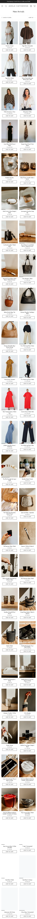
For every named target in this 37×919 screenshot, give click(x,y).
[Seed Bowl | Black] (9, 866)
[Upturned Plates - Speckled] (27, 499)
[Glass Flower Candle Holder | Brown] (27, 164)
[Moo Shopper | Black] (27, 265)
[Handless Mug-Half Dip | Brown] (9, 599)
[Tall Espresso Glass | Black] (9, 533)
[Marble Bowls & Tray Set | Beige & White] (27, 666)
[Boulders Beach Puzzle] (27, 466)
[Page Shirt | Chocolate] (27, 32)
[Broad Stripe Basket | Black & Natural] (27, 599)
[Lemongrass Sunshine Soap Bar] (27, 198)
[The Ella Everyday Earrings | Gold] (9, 466)
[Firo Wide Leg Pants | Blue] (27, 432)
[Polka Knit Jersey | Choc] (9, 98)
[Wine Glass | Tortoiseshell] (27, 899)
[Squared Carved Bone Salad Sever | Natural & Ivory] (9, 265)
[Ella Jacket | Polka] (27, 98)
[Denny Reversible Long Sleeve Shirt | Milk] (27, 65)
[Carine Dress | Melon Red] (27, 398)
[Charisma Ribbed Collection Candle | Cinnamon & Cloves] (9, 799)
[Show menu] (2, 6)
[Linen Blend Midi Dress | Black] (9, 131)
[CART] (34, 6)
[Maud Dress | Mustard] (9, 366)
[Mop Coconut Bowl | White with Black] (9, 833)
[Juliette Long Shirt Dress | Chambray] (9, 432)
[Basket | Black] (9, 632)
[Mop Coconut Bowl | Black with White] (27, 799)
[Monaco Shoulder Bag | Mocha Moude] (9, 332)
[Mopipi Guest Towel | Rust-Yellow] (27, 131)
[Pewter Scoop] (9, 732)
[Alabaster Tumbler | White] (9, 700)
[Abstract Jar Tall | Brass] (9, 899)
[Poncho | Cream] (9, 32)
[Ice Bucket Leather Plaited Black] (9, 231)
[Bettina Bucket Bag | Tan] (9, 299)
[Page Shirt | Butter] (9, 65)
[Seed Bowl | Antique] (27, 866)
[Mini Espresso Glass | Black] (27, 565)
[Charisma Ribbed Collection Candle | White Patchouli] (27, 765)
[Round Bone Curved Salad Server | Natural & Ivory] (27, 231)
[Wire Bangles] (27, 700)
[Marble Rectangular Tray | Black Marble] (27, 632)
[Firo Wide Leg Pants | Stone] (27, 332)
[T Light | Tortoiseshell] (27, 833)
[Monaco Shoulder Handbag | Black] (27, 299)
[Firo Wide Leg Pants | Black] (27, 366)
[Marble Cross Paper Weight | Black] (27, 732)
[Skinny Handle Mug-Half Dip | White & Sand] (9, 565)
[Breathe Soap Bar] (9, 164)
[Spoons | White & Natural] (27, 533)
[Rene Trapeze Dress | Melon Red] (9, 398)
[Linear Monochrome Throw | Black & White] (9, 765)
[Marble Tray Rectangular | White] (9, 666)
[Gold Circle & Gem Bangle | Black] (9, 198)
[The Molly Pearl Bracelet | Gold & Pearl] (9, 499)
